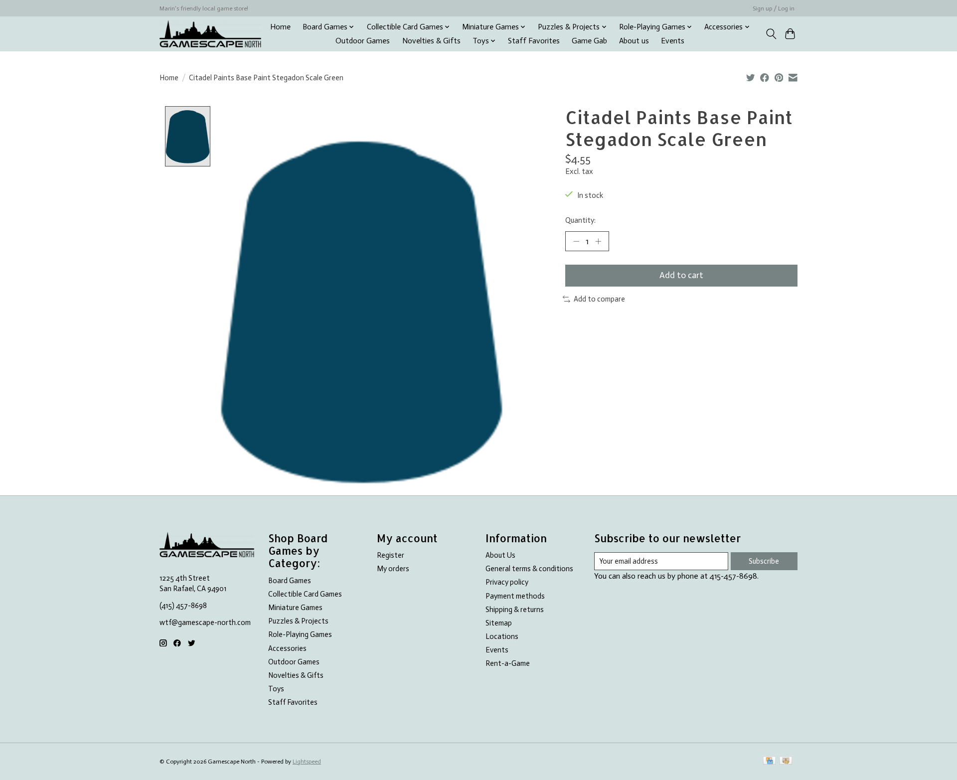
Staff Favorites (534, 40)
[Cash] (786, 761)
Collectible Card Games (305, 594)
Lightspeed (307, 761)
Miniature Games (295, 607)
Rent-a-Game (507, 663)
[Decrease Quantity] (576, 241)
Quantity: (580, 220)
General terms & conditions (529, 568)
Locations (501, 636)
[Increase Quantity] (598, 241)
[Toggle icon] (771, 34)
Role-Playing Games (300, 634)
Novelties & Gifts (431, 40)
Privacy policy (506, 582)
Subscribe (764, 561)
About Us (500, 555)
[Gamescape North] (210, 33)
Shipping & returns (514, 609)
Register (390, 555)
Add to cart (681, 275)
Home (280, 26)
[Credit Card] (769, 761)
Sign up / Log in (774, 8)
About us (634, 40)
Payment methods (515, 596)
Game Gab (589, 40)
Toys (276, 688)
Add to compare (599, 299)
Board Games (289, 580)
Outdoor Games (362, 40)
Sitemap (498, 623)
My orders (393, 568)
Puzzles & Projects (298, 621)
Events (672, 40)
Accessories (287, 648)
